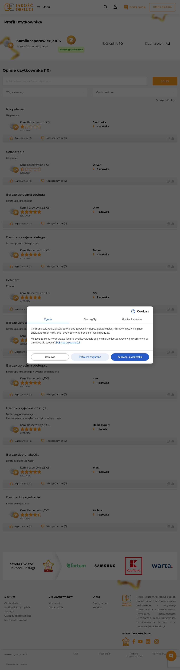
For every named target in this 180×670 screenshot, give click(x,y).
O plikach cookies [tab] (132, 319)
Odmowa (50, 357)
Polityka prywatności (68, 342)
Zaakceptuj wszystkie (130, 357)
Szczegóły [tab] (90, 319)
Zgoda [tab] (48, 319)
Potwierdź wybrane (90, 357)
